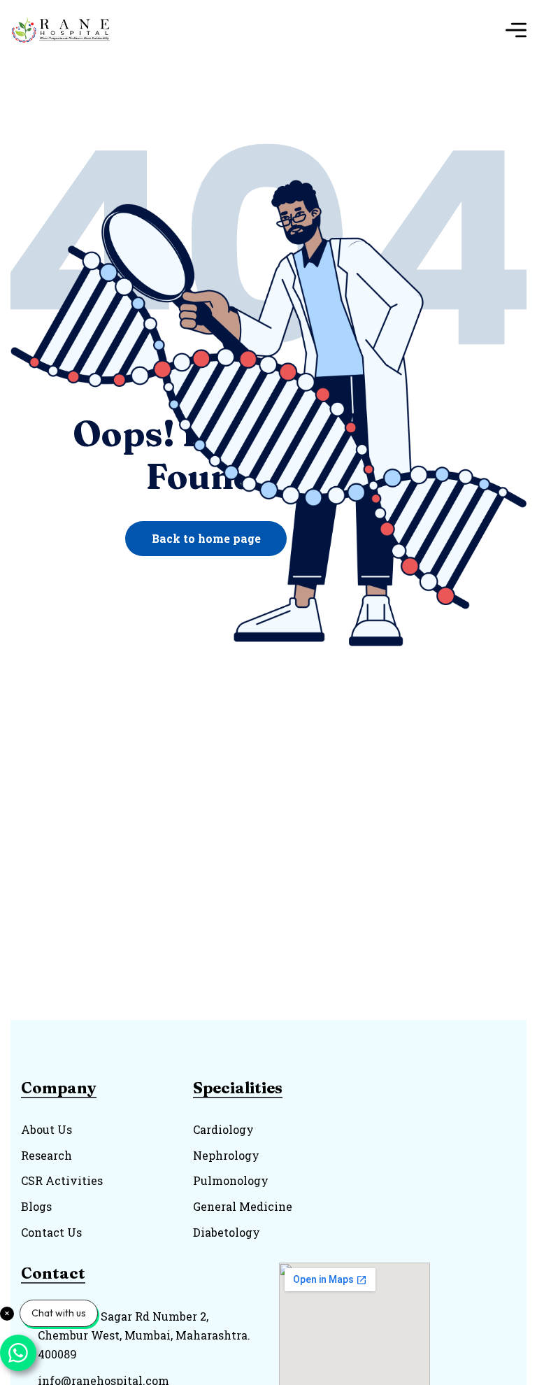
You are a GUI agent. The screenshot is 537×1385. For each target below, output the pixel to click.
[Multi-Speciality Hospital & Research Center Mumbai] (65, 29)
